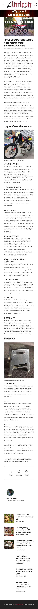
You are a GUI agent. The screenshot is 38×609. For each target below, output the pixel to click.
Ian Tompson (29, 48)
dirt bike (19, 459)
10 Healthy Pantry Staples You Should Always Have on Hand (23, 530)
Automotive (19, 48)
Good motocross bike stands (13, 102)
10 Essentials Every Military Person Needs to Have (24, 517)
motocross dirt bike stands (20, 462)
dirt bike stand (26, 459)
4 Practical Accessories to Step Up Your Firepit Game (24, 571)
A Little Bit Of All (18, 605)
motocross (7, 462)
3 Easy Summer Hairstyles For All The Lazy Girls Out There (23, 558)
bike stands (12, 459)
